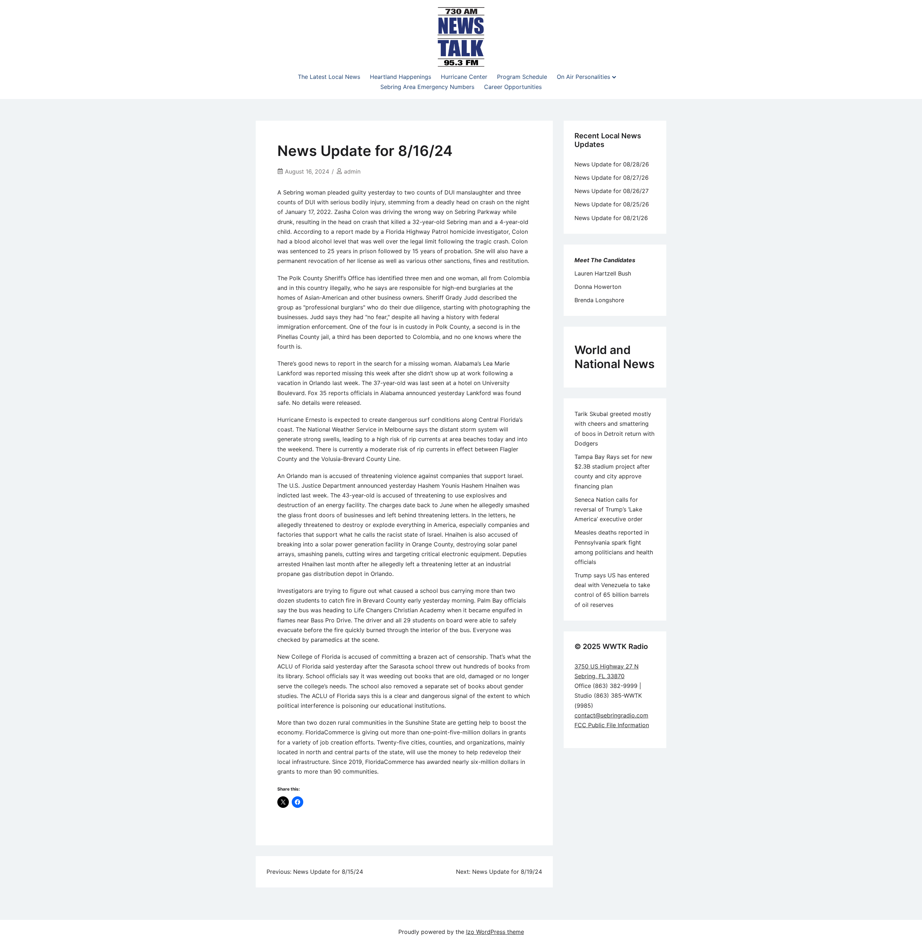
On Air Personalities (583, 76)
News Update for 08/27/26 (611, 177)
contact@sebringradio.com (611, 715)
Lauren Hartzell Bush (602, 273)
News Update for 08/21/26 (611, 218)
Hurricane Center (464, 76)
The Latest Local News (329, 76)
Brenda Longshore (599, 300)
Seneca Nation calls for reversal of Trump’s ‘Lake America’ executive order (608, 509)
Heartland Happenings (400, 76)
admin (352, 171)
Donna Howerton (597, 286)
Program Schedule (522, 76)
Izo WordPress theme (495, 931)
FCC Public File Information (611, 725)
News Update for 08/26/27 (611, 190)
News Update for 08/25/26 (611, 204)
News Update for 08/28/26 (611, 164)
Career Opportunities (513, 86)
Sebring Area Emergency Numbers (427, 86)
